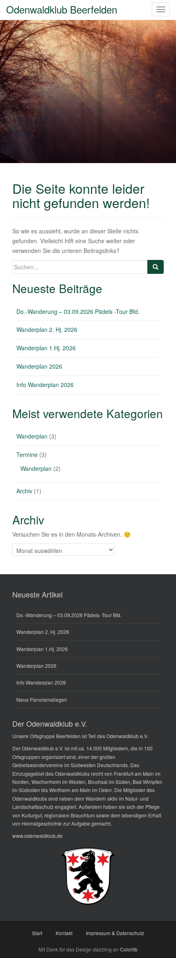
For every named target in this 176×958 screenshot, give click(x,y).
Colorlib (129, 949)
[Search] (155, 267)
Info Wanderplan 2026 (45, 385)
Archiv (24, 491)
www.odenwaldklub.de (37, 835)
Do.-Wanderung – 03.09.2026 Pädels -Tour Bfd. (78, 311)
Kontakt (64, 932)
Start (37, 932)
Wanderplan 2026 (39, 366)
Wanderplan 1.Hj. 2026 (46, 348)
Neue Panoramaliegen (41, 699)
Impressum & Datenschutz (115, 932)
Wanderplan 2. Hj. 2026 (46, 329)
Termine (27, 454)
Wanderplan (31, 436)
